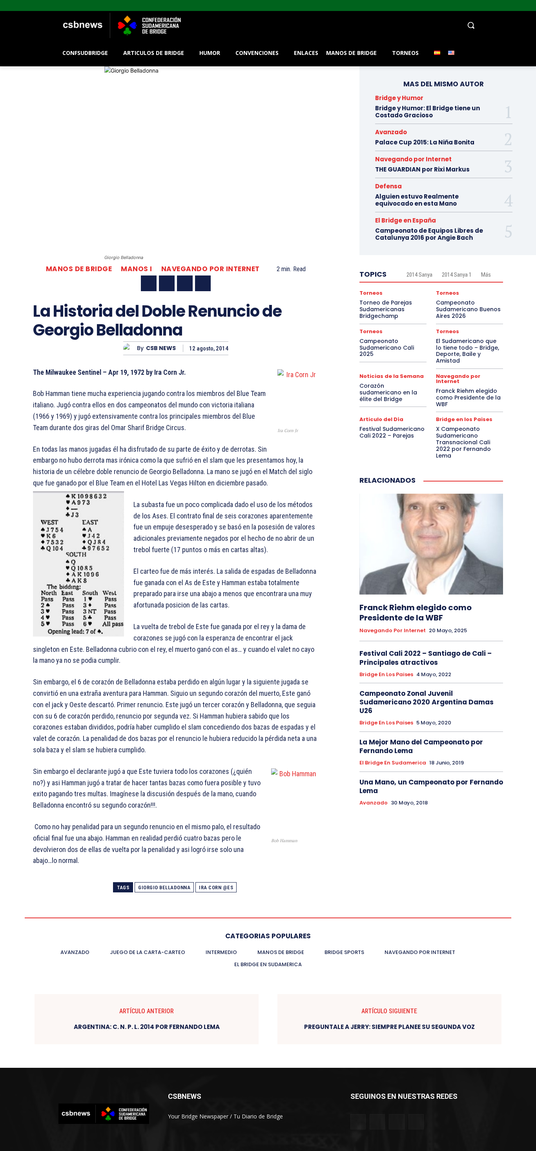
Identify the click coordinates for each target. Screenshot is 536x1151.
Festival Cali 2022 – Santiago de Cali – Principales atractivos (425, 658)
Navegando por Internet (210, 269)
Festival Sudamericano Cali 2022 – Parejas (392, 432)
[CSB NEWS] (130, 348)
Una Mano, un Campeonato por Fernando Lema (431, 786)
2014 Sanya (419, 274)
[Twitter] (520, 5)
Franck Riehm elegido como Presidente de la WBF (468, 397)
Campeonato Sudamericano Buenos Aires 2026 (468, 309)
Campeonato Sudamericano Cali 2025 (386, 347)
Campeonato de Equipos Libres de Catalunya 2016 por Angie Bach (429, 234)
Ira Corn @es (216, 887)
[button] (331, 25)
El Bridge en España (405, 220)
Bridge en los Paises (464, 419)
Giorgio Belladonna (164, 887)
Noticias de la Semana (391, 376)
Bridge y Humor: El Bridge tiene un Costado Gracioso (427, 111)
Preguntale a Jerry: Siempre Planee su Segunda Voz (389, 1027)
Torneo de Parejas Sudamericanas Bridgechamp (385, 309)
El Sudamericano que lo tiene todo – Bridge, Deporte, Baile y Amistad (467, 351)
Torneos (371, 293)
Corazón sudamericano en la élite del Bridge (388, 392)
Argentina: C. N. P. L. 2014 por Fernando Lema (147, 1027)
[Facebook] (498, 5)
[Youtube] (531, 5)
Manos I (136, 269)
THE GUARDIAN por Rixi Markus (422, 169)
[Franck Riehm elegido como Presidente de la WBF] (431, 544)
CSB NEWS (161, 348)
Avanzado (391, 132)
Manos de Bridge (79, 269)
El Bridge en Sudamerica (392, 763)
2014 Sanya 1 (457, 274)
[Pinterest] (185, 283)
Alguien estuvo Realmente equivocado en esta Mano (417, 200)
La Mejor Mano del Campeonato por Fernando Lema (421, 746)
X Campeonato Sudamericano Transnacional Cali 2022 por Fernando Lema (463, 442)
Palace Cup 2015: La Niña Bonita (424, 142)
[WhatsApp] (203, 283)
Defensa (388, 186)
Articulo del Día (381, 419)
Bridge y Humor (399, 98)
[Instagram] (509, 5)
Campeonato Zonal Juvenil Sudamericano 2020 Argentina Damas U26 (426, 702)
